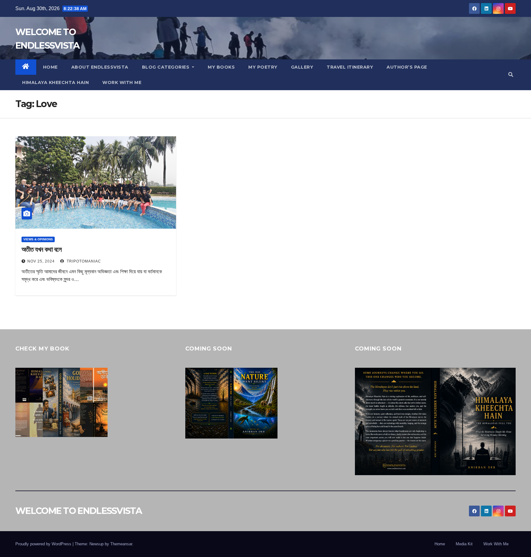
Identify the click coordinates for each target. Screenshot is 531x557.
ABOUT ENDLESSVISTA (99, 67)
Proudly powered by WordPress (44, 544)
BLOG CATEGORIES (166, 67)
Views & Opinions (38, 239)
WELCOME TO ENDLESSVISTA (78, 510)
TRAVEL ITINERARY (350, 67)
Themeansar (121, 544)
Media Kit (464, 544)
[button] (510, 74)
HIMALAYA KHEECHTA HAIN (55, 82)
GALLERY (302, 67)
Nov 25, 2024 (41, 261)
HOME (50, 67)
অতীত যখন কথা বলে (41, 249)
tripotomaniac (83, 261)
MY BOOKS (221, 67)
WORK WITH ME (121, 82)
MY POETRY (262, 67)
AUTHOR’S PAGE (407, 67)
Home (440, 544)
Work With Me (496, 544)
